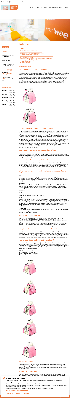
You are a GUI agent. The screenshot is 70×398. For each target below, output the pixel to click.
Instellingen (10, 393)
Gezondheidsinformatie (55, 7)
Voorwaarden (66, 397)
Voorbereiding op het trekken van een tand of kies (32, 53)
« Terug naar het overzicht (25, 66)
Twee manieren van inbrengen (27, 57)
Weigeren (18, 393)
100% (22, 1)
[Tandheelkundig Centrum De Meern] (9, 7)
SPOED (37, 7)
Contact (66, 7)
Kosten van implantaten (25, 62)
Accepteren (26, 393)
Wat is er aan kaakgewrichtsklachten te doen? (31, 52)
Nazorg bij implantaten (25, 61)
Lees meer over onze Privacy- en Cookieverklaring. (17, 390)
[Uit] (10, 1)
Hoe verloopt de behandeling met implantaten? (31, 60)
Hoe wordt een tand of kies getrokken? (29, 54)
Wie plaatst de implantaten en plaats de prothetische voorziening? (36, 58)
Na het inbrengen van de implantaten (28, 50)
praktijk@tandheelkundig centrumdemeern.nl (8, 74)
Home (31, 7)
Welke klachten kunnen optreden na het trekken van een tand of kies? (36, 56)
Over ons (43, 7)
